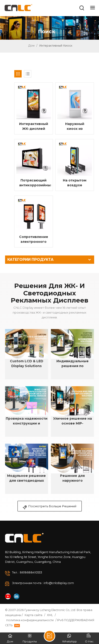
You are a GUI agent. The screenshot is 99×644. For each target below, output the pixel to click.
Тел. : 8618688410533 (27, 572)
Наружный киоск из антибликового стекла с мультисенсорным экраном (76, 126)
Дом (31, 45)
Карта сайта (33, 615)
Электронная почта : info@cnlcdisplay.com (43, 583)
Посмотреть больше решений (52, 506)
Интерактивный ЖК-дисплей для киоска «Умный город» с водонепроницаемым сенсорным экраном (35, 126)
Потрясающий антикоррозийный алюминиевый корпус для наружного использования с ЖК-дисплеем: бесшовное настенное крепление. (35, 183)
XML (50, 615)
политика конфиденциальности (30, 620)
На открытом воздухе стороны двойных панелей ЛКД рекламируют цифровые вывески (74, 183)
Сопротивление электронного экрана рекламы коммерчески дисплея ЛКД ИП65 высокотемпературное (35, 239)
